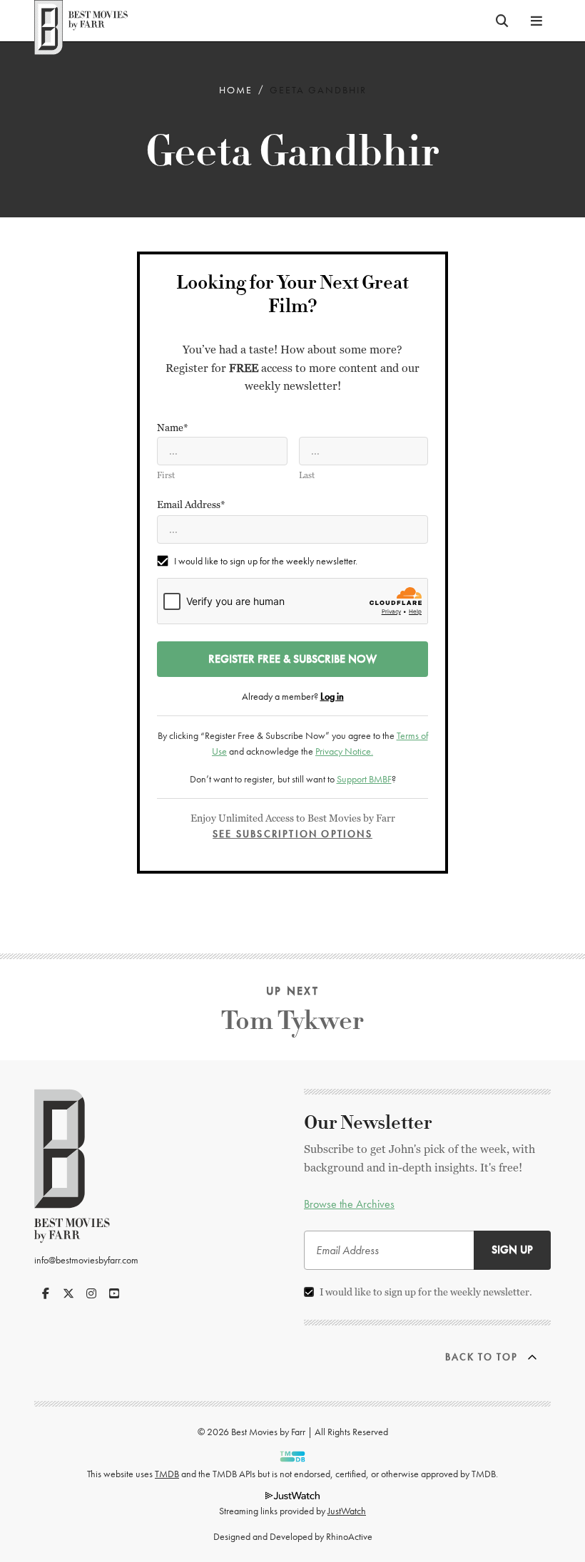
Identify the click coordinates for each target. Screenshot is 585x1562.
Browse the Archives (349, 1203)
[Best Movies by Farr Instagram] (91, 1293)
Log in (332, 696)
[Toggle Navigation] (536, 20)
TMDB (167, 1473)
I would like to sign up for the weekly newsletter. (265, 561)
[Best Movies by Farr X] (68, 1293)
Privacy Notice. (344, 751)
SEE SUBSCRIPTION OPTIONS (292, 833)
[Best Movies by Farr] (81, 20)
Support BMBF (364, 778)
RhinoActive (349, 1536)
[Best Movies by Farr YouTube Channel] (114, 1293)
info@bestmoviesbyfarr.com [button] (86, 1260)
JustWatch (346, 1510)
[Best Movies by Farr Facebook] (45, 1293)
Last (307, 475)
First (166, 475)
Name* (172, 428)
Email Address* (191, 505)
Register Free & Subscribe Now (292, 658)
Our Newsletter (368, 1123)
